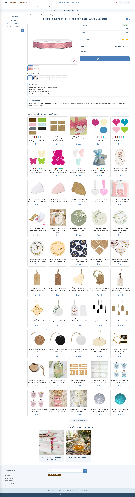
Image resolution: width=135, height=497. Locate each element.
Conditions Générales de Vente (14, 473)
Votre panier (12, 20)
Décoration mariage (51, 490)
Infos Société (8, 475)
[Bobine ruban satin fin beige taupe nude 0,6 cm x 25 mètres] (58, 77)
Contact (7, 486)
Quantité (83, 51)
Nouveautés (97, 7)
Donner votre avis (86, 66)
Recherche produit (14, 26)
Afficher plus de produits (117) (79, 420)
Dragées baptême (72, 490)
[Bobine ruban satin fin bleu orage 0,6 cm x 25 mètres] (52, 77)
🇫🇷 (116, 2)
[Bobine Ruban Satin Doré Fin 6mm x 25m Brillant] (41, 77)
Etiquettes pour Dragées (48, 15)
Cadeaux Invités (84, 7)
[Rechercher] (121, 2)
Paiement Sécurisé (10, 483)
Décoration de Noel (84, 490)
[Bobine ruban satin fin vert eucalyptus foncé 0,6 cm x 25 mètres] (47, 77)
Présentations (47, 7)
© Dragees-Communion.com (67, 495)
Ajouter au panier (106, 59)
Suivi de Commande (14, 23)
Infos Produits (9, 478)
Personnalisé (71, 7)
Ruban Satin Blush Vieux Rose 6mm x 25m (68, 15)
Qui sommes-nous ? (10, 470)
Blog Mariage (61, 490)
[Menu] (6, 2)
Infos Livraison (9, 480)
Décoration (59, 7)
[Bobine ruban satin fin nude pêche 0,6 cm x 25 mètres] (64, 77)
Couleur (83, 46)
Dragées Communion (33, 15)
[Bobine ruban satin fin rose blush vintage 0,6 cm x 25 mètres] (30, 77)
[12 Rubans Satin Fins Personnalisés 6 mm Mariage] (35, 77)
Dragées (36, 7)
